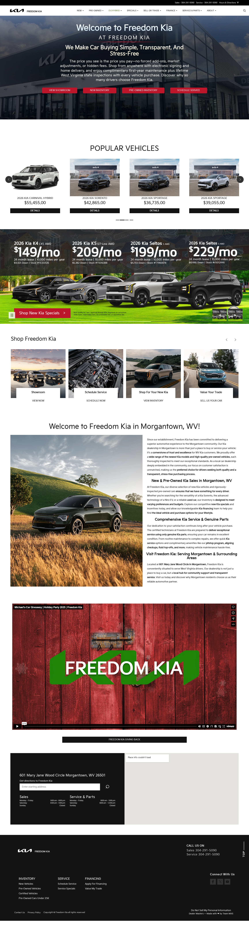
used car (191, 500)
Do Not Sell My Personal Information (211, 910)
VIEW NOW (211, 401)
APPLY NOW (153, 401)
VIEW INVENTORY (38, 401)
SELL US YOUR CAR (96, 401)
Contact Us (19, 912)
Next (235, 315)
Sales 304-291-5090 (202, 850)
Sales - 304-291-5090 (184, 3)
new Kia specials (220, 504)
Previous (220, 315)
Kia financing (206, 508)
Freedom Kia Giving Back (124, 739)
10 (239, 276)
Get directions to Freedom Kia (36, 781)
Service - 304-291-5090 (206, 3)
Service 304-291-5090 (203, 854)
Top (243, 853)
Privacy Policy (34, 912)
